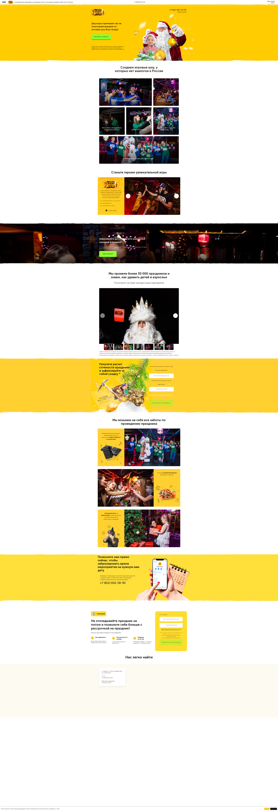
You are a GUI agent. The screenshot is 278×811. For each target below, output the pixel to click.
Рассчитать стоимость (101, 36)
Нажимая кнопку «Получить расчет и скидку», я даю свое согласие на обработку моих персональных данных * (162, 395)
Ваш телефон (161, 384)
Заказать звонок (181, 12)
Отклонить (273, 808)
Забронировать (108, 254)
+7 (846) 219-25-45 (139, 2)
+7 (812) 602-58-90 (177, 10)
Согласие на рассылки (161, 413)
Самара (273, 2)
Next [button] (175, 315)
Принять (267, 808)
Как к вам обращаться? (161, 370)
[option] (139, 315)
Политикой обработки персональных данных (161, 412)
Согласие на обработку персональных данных (171, 637)
